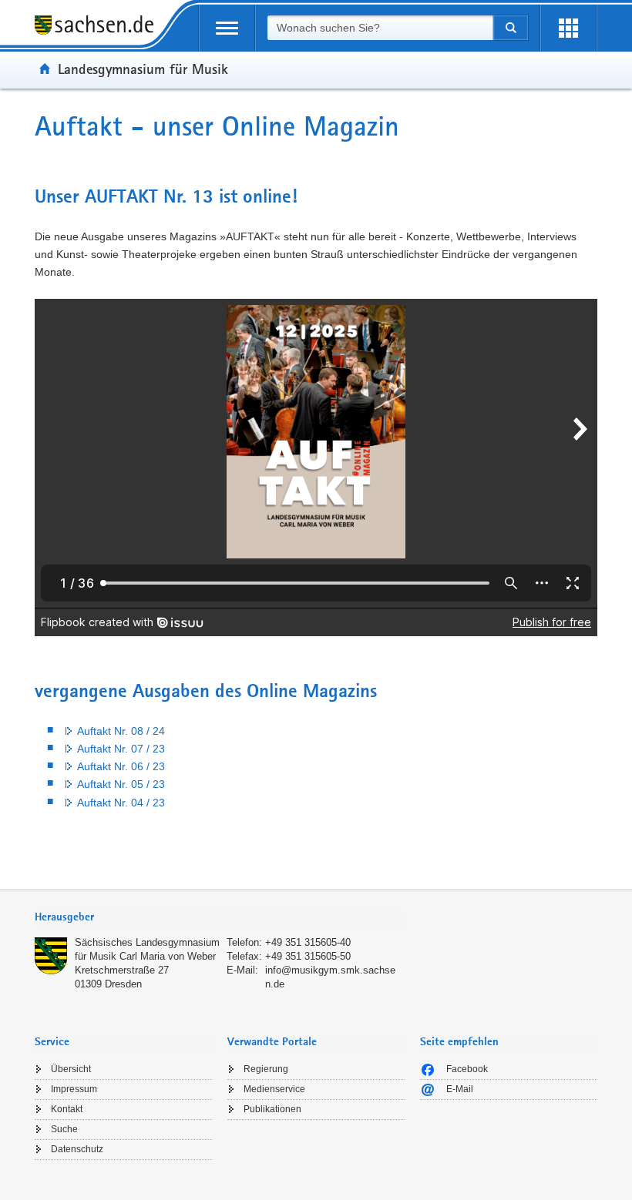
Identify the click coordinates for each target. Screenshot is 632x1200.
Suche (64, 1129)
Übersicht (71, 1069)
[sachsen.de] (99, 27)
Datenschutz (77, 1149)
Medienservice (274, 1089)
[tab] (220, 918)
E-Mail (459, 1089)
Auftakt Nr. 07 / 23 (121, 748)
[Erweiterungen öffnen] (568, 28)
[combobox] (380, 28)
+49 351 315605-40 (308, 942)
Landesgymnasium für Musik (143, 68)
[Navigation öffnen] (227, 28)
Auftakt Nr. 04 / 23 (121, 802)
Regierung (266, 1069)
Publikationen (272, 1109)
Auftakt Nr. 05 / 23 (121, 784)
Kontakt (66, 1109)
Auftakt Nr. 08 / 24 (121, 731)
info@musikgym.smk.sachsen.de (330, 977)
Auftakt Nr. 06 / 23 (121, 766)
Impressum (74, 1089)
